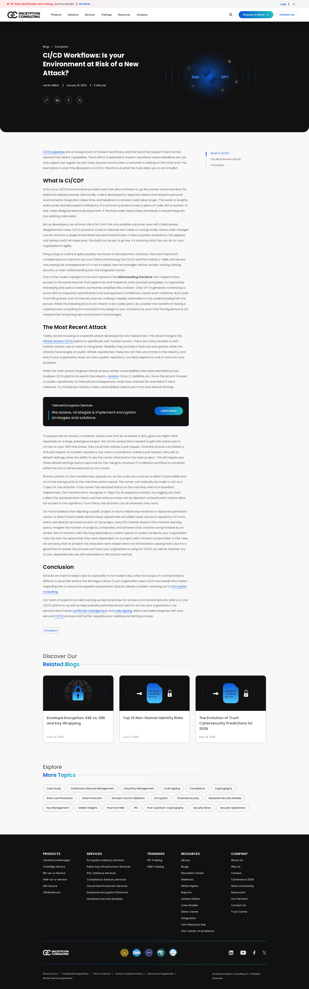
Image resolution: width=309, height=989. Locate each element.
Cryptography (223, 788)
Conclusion (217, 165)
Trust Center (239, 912)
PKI (136, 808)
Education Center (192, 873)
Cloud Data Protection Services (107, 886)
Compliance (197, 788)
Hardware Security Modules (105, 899)
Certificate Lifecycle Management (92, 788)
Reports (186, 892)
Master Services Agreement (57, 978)
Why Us (236, 866)
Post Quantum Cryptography (165, 808)
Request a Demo (254, 14)
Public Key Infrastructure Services (108, 866)
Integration (188, 918)
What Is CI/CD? (220, 153)
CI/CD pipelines (54, 152)
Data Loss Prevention (60, 798)
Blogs (46, 46)
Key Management (58, 808)
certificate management (89, 611)
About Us (237, 860)
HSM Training (155, 866)
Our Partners (239, 899)
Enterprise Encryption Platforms (107, 892)
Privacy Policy (50, 973)
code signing (123, 611)
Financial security (188, 798)
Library (185, 860)
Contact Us (286, 14)
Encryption (61, 46)
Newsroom (238, 892)
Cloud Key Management (139, 788)
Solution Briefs (190, 899)
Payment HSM (115, 808)
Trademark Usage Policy (75, 973)
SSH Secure (50, 886)
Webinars (187, 879)
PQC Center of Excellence (197, 931)
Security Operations (232, 808)
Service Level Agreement (160, 973)
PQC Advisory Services (101, 873)
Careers (236, 873)
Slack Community (242, 886)
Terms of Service (102, 973)
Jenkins (113, 376)
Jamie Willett (51, 85)
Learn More (169, 411)
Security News (202, 808)
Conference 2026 (242, 879)
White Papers (189, 886)
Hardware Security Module (225, 798)
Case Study (54, 788)
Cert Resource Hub (193, 924)
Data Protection (92, 798)
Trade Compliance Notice (129, 973)
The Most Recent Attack (225, 159)
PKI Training (154, 860)
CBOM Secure (51, 892)
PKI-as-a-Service (54, 873)
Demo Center (189, 912)
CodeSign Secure (54, 866)
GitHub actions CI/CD (58, 341)
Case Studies (189, 905)
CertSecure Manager (56, 860)
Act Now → (86, 4)
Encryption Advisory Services (105, 860)
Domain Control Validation (128, 798)
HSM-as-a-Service (55, 879)
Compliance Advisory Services (106, 879)
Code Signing (172, 788)
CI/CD (59, 616)
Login (283, 4)
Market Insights (88, 808)
